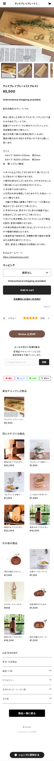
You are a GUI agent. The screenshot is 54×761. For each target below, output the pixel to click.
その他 (5, 698)
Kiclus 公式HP (27, 334)
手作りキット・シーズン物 (14, 689)
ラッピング (9, 265)
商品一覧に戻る (27, 713)
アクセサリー (8, 680)
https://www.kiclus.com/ (16, 257)
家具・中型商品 (9, 662)
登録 (44, 362)
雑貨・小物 (7, 671)
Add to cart (27, 290)
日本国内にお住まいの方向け (27, 299)
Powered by (23, 732)
